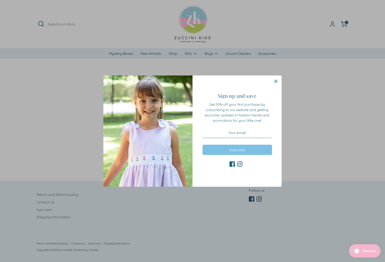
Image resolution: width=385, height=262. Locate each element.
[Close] (276, 81)
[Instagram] (239, 164)
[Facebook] (232, 164)
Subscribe (237, 150)
